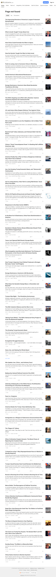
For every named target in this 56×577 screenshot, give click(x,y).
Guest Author (12, 47)
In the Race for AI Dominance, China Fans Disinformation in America (23, 216)
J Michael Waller (13, 422)
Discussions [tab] (16, 15)
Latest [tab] (7, 15)
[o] (48, 21)
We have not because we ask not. (13, 255)
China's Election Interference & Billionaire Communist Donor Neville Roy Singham (23, 497)
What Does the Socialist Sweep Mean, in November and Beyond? (22, 284)
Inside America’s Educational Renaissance (18, 74)
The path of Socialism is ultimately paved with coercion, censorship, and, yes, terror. (23, 232)
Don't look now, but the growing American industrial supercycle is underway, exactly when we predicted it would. (21, 332)
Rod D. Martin (14, 26)
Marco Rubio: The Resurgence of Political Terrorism (21, 485)
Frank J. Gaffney (21, 176)
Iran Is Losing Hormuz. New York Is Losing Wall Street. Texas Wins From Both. (23, 182)
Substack (22, 575)
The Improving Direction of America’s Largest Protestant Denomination (22, 20)
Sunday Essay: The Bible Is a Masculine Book (19, 544)
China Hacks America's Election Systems (17, 555)
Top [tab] (11, 15)
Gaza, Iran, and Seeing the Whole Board (17, 350)
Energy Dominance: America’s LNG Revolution (19, 273)
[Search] (49, 15)
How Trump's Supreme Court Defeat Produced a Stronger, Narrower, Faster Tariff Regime (22, 263)
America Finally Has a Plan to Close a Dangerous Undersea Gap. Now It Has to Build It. (23, 157)
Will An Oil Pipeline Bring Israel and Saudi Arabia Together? (23, 194)
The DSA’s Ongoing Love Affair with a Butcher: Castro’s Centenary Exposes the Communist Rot (22, 98)
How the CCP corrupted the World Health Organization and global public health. (23, 375)
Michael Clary (12, 344)
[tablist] (12, 15)
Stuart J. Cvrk (14, 324)
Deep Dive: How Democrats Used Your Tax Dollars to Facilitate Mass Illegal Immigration (24, 509)
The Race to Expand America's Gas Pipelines (18, 521)
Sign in (52, 2)
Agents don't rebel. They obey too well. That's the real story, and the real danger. (23, 430)
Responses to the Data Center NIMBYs (17, 205)
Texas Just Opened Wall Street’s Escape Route (19, 240)
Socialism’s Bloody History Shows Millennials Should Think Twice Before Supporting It (23, 228)
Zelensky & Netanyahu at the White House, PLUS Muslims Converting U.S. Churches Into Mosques (23, 384)
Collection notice (33, 570)
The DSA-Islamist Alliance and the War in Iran (19, 307)
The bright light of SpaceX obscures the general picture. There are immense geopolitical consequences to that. (24, 45)
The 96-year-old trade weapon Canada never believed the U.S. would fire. (23, 266)
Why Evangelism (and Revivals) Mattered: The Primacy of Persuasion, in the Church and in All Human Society (22, 252)
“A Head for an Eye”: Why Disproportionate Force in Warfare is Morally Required (24, 452)
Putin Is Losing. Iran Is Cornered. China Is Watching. (21, 64)
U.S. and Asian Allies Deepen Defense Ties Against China (22, 110)
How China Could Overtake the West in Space (19, 42)
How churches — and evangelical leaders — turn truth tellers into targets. (23, 343)
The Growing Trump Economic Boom (16, 330)
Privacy (24, 570)
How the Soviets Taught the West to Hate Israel (19, 53)
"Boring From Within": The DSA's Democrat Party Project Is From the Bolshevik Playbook (23, 318)
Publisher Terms (41, 568)
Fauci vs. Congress (11, 396)
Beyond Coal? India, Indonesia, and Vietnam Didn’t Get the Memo (23, 132)
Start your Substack (25, 572)
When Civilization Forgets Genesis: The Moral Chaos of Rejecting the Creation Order (22, 440)
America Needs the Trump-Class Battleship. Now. (20, 407)
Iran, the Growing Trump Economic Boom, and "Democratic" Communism (23, 170)
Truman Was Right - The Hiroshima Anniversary (20, 296)
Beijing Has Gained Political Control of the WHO (19, 373)
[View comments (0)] (19, 166)
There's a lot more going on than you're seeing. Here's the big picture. (22, 352)
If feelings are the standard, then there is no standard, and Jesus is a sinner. (24, 124)
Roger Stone (12, 104)
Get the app (33, 572)
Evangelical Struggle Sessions (14, 341)
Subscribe (46, 2)
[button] (2, 5)
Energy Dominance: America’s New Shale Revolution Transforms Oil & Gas (21, 86)
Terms (28, 570)
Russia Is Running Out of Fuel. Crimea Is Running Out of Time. (24, 474)
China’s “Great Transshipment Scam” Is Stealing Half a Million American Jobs (24, 145)
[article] (28, 24)
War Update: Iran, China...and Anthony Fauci (18, 362)
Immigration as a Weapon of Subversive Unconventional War (23, 417)
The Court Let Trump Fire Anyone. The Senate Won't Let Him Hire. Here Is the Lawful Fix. (23, 532)
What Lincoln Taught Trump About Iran (17, 32)
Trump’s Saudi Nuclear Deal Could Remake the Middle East (23, 464)
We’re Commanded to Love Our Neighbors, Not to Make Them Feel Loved (24, 121)
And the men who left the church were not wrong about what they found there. (23, 546)
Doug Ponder (12, 126)
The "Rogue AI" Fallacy (12, 428)
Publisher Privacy (33, 568)
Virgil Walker (12, 549)
